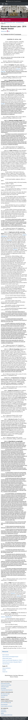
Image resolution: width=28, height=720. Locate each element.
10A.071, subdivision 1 (6, 616)
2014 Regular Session (20, 22)
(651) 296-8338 (4, 702)
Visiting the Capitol (5, 686)
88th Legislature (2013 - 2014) (9, 22)
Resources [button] (5, 651)
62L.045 (13, 593)
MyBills (2, 713)
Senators (3, 697)
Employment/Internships (6, 685)
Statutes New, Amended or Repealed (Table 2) (11, 662)
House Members (4, 695)
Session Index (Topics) (7, 658)
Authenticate (4, 31)
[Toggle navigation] (3, 4)
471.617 (18, 68)
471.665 (3, 103)
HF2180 (4, 670)
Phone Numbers (4, 704)
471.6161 (3, 71)
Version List (4, 671)
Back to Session (5, 654)
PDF (9, 31)
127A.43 (9, 240)
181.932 (15, 249)
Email (10, 702)
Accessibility (3, 688)
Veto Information (6, 663)
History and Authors (6, 668)
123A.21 (19, 595)
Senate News (3, 711)
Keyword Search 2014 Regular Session (10, 656)
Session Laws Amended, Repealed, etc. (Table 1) (12, 660)
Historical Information (5, 683)
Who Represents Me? (5, 693)
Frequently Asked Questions (7, 690)
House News (3, 710)
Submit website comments (6, 706)
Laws (2, 22)
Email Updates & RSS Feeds (6, 714)
